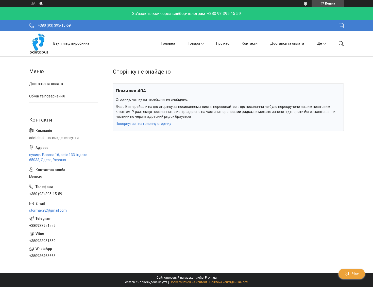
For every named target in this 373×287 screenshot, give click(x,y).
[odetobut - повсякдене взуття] (39, 43)
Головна (168, 43)
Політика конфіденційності (228, 282)
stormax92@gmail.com (48, 210)
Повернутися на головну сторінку (143, 124)
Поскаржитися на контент (188, 282)
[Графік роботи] (341, 25)
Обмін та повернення (47, 96)
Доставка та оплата (287, 43)
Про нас (222, 43)
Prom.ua (211, 277)
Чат (355, 274)
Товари (194, 43)
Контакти (250, 43)
